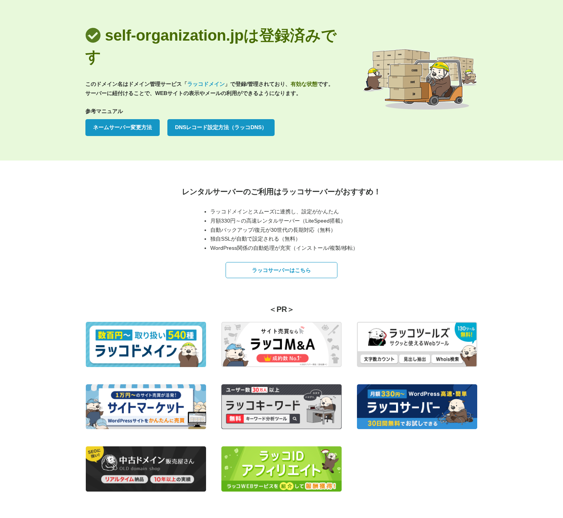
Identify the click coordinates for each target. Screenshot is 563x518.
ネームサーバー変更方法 (122, 127)
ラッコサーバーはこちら (281, 270)
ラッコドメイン (206, 84)
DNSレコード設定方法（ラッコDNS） (221, 127)
